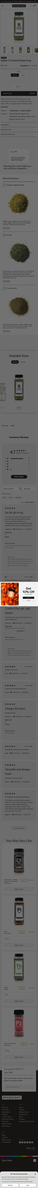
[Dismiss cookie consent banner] (35, 1174)
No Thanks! (28, 600)
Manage (10, 1185)
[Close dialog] (1, 583)
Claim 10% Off (28, 597)
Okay (27, 1185)
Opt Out (9, 1181)
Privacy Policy (10, 1179)
